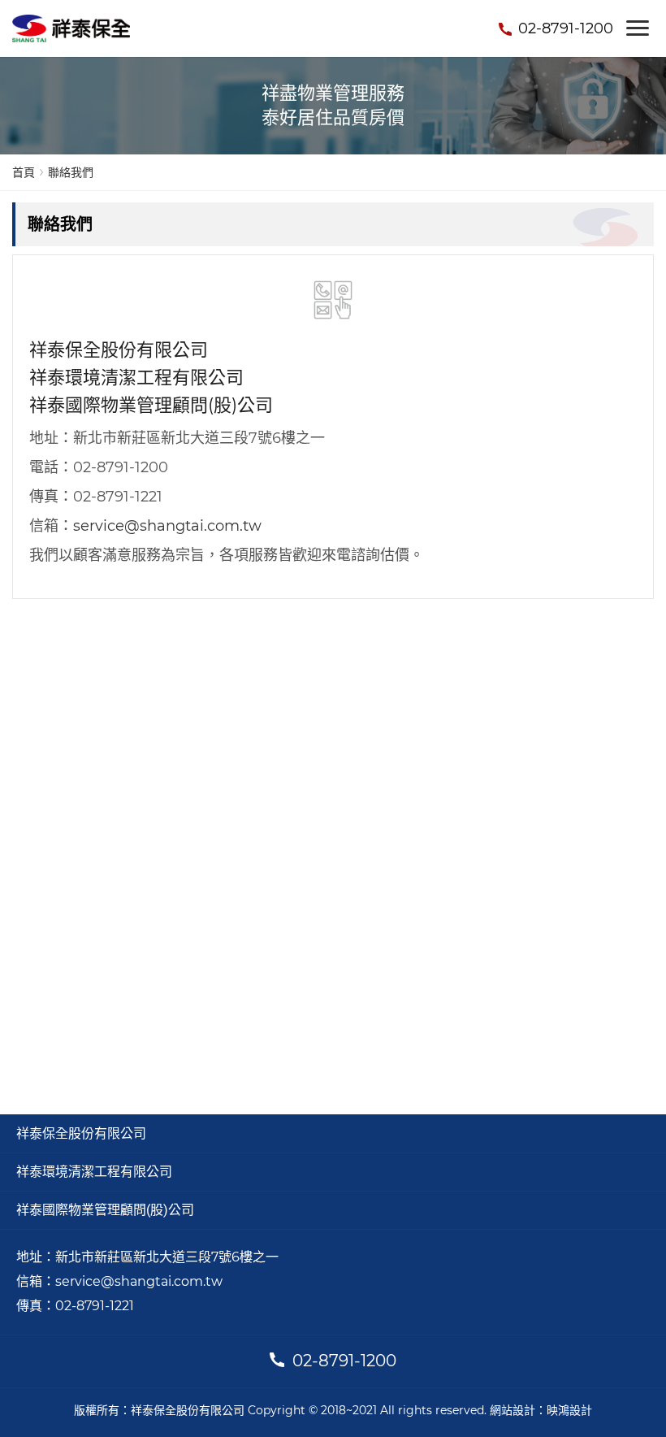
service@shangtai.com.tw (167, 526)
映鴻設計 (569, 1410)
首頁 (23, 172)
